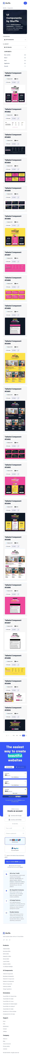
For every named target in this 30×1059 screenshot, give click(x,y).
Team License (20, 767)
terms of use (15, 855)
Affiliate (5, 1031)
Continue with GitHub (16, 819)
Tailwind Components (8, 973)
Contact (5, 1029)
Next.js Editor (6, 959)
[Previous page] (6, 735)
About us (5, 1038)
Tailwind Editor (6, 948)
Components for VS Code (9, 1014)
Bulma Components (7, 984)
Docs (4, 1021)
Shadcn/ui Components (8, 981)
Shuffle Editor (18, 878)
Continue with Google (16, 815)
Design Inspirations (7, 989)
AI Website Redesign (8, 966)
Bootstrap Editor (6, 951)
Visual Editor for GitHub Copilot (10, 1003)
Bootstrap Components (8, 976)
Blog (4, 1041)
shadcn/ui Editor (7, 964)
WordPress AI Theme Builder (9, 1011)
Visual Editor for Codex (8, 998)
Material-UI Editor (7, 956)
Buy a (15, 861)
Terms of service (7, 1043)
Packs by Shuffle (7, 986)
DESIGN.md (5, 1026)
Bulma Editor (6, 953)
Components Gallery (19, 881)
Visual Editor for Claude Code (9, 996)
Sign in (21, 867)
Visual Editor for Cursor (8, 1001)
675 (23, 735)
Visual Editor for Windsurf (9, 1006)
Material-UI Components (8, 978)
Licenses (5, 1048)
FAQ (4, 1023)
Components (10, 8)
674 (20, 735)
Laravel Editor (6, 961)
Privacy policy (6, 1046)
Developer (10, 767)
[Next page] (26, 735)
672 (14, 735)
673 (17, 735)
